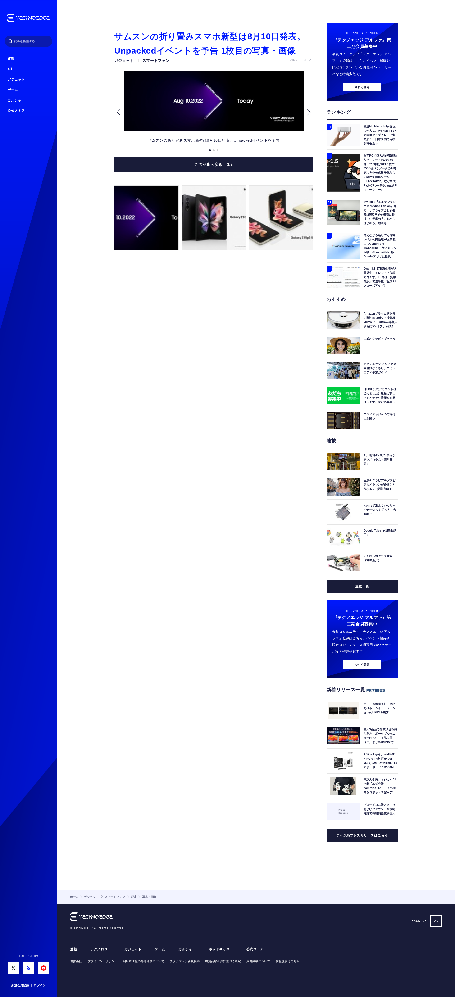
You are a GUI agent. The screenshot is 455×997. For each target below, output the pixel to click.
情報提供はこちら (288, 961)
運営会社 (76, 961)
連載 (11, 58)
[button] (119, 112)
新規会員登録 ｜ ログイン (28, 985)
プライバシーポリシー (102, 961)
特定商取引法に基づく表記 (223, 961)
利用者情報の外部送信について (143, 961)
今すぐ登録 (362, 87)
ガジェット (16, 79)
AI (10, 69)
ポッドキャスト (221, 949)
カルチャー (16, 100)
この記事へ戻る (214, 164)
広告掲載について (258, 961)
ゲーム (13, 90)
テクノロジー (100, 949)
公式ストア (16, 111)
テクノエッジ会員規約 (185, 961)
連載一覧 (362, 586)
